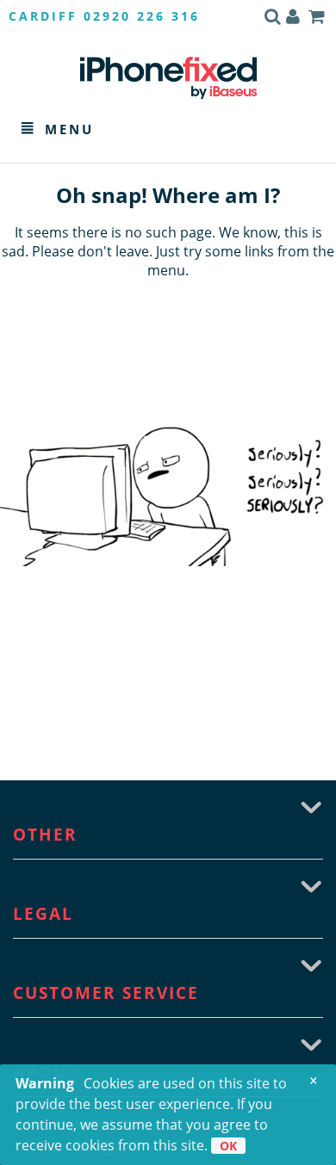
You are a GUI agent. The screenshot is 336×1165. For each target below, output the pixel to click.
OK (228, 1145)
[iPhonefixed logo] (168, 77)
